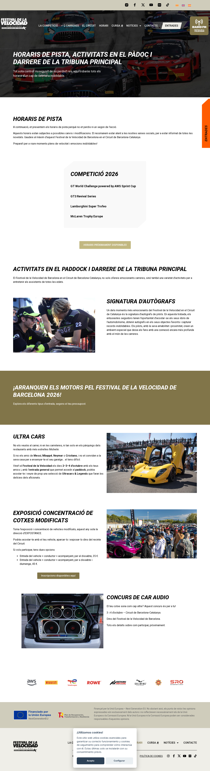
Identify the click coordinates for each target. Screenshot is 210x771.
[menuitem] (177, 5)
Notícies (132, 25)
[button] (105, 245)
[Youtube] (151, 5)
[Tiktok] (167, 5)
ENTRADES (206, 133)
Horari (103, 25)
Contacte (151, 25)
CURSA (116, 25)
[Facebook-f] (134, 5)
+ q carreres (70, 25)
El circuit (89, 25)
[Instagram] (168, 755)
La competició (48, 25)
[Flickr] (190, 755)
